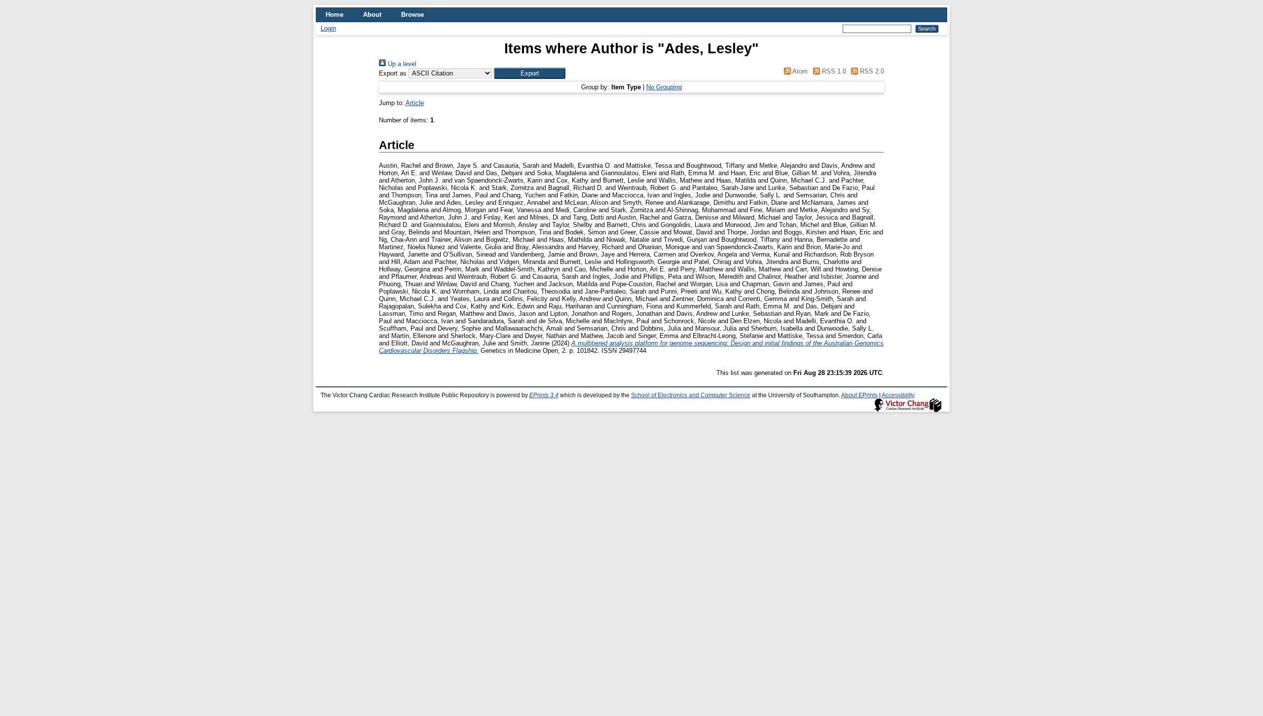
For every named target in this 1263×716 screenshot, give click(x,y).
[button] (529, 73)
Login (328, 28)
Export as (393, 73)
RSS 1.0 (833, 71)
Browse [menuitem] (412, 14)
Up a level (401, 64)
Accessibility (898, 395)
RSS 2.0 (871, 71)
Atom (799, 71)
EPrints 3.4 (543, 395)
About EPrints (859, 395)
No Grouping (664, 87)
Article (415, 103)
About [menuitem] (372, 14)
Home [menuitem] (334, 14)
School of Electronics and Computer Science (690, 395)
